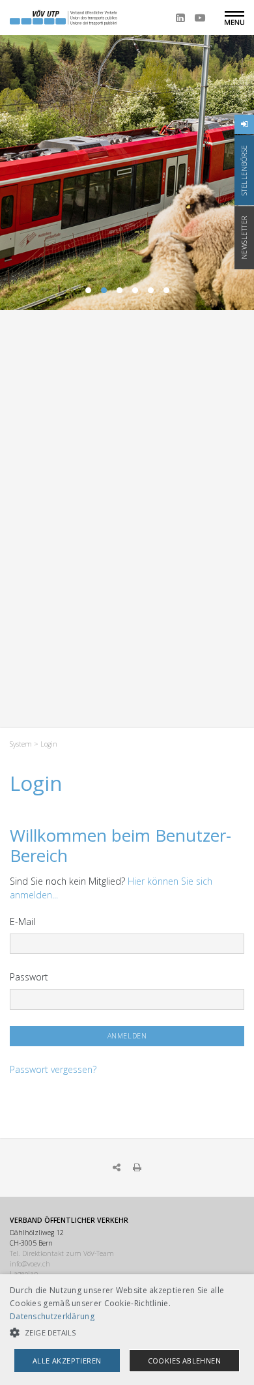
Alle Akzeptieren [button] (67, 1360)
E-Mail (22, 921)
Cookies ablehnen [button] (184, 1360)
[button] (127, 1332)
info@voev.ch (30, 1263)
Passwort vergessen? (53, 1069)
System (21, 744)
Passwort (29, 977)
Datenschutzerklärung (52, 1316)
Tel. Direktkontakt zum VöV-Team (62, 1253)
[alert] (127, 1329)
